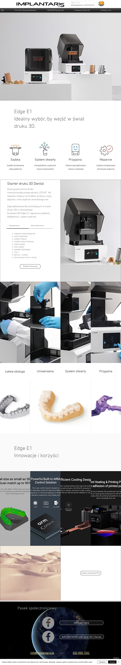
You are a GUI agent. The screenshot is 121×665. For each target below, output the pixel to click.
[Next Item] (118, 406)
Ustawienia (102, 662)
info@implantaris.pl (77, 5)
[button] (30, 10)
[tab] (18, 226)
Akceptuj (112, 662)
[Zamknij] (119, 661)
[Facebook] (48, 623)
